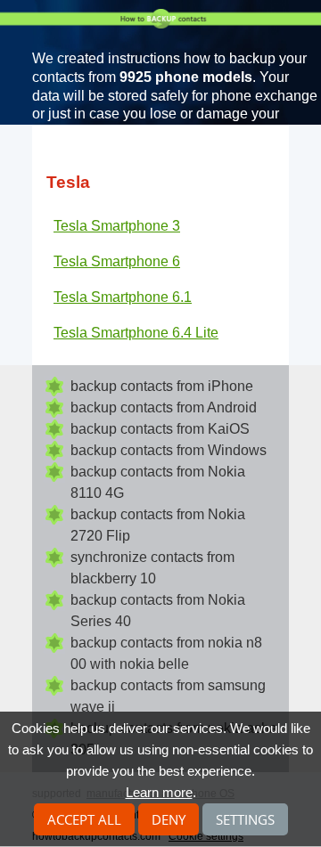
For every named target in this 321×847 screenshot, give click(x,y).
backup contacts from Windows (168, 450)
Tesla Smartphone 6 (117, 261)
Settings (245, 819)
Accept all (84, 819)
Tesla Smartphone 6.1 (123, 297)
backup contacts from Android (163, 407)
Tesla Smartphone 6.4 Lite (136, 332)
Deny (168, 819)
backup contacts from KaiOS (160, 428)
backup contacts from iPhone (161, 386)
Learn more (159, 792)
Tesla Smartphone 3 (117, 225)
